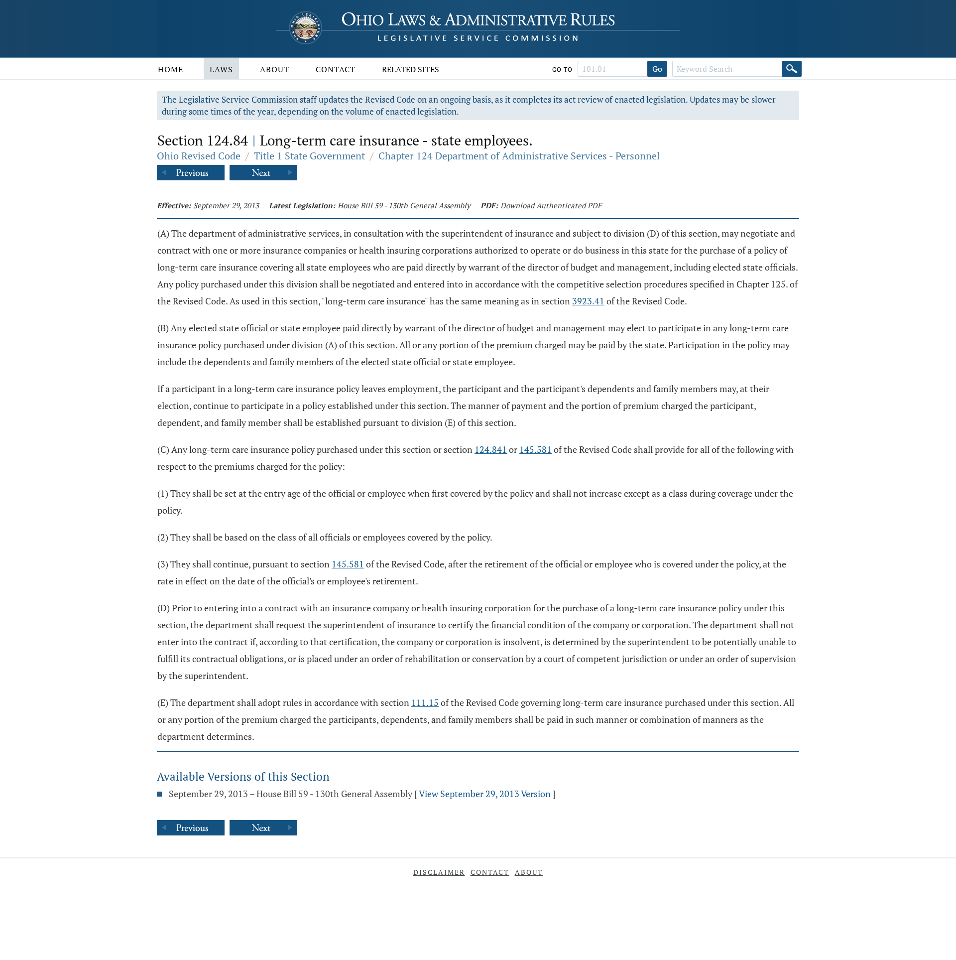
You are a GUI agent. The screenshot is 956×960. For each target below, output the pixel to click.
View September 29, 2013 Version (485, 794)
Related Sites (410, 69)
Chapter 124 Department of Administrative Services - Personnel (519, 155)
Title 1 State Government (309, 155)
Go (657, 68)
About (274, 69)
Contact (336, 69)
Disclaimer (439, 872)
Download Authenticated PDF (550, 205)
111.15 (425, 702)
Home (170, 69)
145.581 (535, 449)
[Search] (792, 69)
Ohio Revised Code (198, 155)
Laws (221, 69)
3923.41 (588, 301)
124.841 (491, 449)
